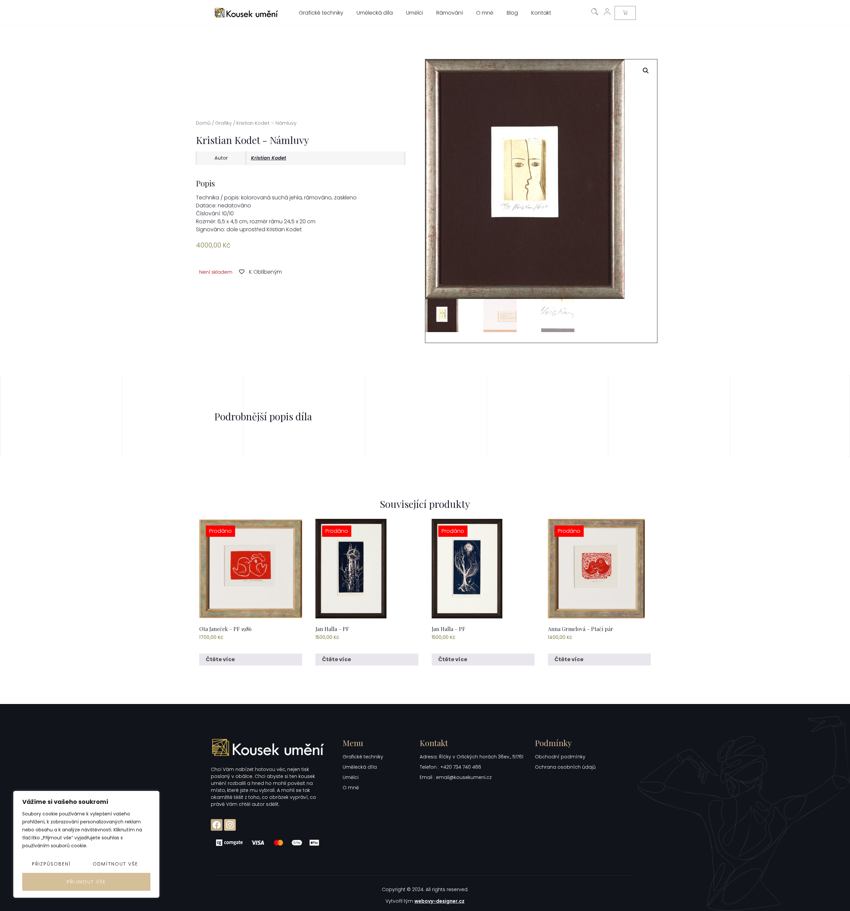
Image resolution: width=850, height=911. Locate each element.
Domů (203, 123)
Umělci (414, 13)
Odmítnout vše (115, 864)
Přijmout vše (86, 881)
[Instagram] (230, 825)
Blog (512, 13)
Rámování (449, 13)
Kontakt (541, 13)
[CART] (625, 13)
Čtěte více (220, 659)
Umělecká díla (375, 13)
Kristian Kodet (268, 158)
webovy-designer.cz (439, 901)
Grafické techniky (321, 13)
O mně (484, 13)
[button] (646, 71)
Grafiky (223, 123)
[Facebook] (216, 825)
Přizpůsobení (51, 864)
